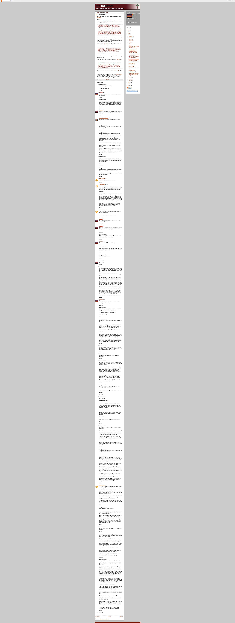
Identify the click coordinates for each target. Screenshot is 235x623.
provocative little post (107, 19)
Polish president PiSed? (133, 60)
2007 (129, 82)
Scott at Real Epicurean (103, 118)
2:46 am (100, 176)
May (130, 43)
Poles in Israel (131, 66)
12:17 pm (101, 232)
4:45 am (100, 182)
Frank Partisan (102, 178)
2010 (129, 32)
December (131, 36)
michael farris (102, 209)
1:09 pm (100, 316)
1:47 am (100, 423)
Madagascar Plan (117, 70)
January (130, 80)
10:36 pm (101, 394)
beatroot (101, 92)
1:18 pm (100, 244)
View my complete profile (132, 22)
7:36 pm (100, 383)
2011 (129, 30)
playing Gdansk (119, 74)
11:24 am (101, 305)
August (130, 42)
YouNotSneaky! (102, 184)
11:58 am (101, 453)
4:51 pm (100, 258)
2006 (129, 83)
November (131, 37)
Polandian (99, 17)
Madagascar (119, 59)
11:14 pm (101, 557)
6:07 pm (100, 358)
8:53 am (100, 207)
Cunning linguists (132, 63)
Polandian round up (102, 14)
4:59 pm (100, 264)
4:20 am (100, 446)
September (131, 40)
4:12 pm (100, 343)
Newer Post (97, 616)
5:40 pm (100, 610)
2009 (129, 33)
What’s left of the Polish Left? (134, 59)
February (130, 79)
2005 (129, 85)
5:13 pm (100, 90)
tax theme (106, 43)
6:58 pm (100, 107)
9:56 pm (100, 154)
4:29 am (100, 297)
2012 (129, 29)
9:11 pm (100, 524)
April (130, 45)
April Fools (130, 75)
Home (110, 616)
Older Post (121, 616)
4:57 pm (100, 351)
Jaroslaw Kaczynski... (132, 71)
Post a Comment (100, 612)
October (130, 39)
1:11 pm (100, 239)
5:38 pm (100, 97)
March (130, 77)
